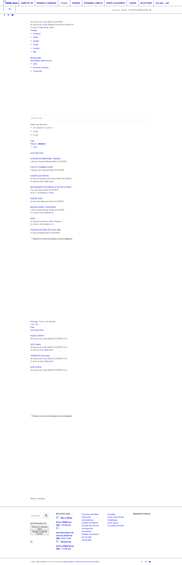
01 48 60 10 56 (47, 27)
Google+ (36, 41)
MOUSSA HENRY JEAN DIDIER (43, 207)
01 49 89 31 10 (47, 224)
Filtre (32, 141)
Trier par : (38, 143)
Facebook (37, 33)
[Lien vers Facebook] (4, 15)
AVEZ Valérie (35, 344)
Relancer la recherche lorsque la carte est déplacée (52, 239)
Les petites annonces (116, 525)
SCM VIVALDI (35, 367)
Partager (33, 30)
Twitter (35, 37)
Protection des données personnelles (87, 561)
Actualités (111, 514)
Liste (32, 153)
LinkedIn (36, 48)
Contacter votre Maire (90, 514)
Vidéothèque (112, 520)
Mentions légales (68, 561)
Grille (37, 153)
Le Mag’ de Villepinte (90, 522)
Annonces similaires (41, 67)
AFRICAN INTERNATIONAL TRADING (45, 158)
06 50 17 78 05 (47, 192)
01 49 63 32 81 (47, 350)
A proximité (37, 71)
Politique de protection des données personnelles (90, 537)
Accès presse (113, 522)
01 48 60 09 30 (47, 181)
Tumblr (35, 44)
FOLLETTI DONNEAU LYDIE (41, 167)
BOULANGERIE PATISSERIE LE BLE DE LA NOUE (50, 187)
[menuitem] (11, 3)
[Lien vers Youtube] (12, 15)
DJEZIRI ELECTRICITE (39, 175)
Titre (35, 147)
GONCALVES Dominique (40, 355)
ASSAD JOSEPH (37, 335)
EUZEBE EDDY (36, 198)
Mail (34, 51)
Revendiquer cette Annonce (41, 60)
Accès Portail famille (116, 517)
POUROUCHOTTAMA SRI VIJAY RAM (45, 229)
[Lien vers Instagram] (8, 15)
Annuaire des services (90, 525)
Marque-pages (35, 57)
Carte (35, 63)
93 (37, 324)
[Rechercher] (10, 9)
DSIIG (32, 218)
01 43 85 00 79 (47, 212)
